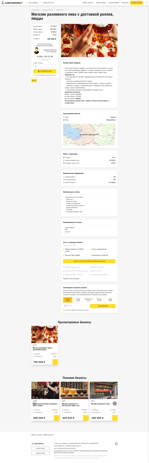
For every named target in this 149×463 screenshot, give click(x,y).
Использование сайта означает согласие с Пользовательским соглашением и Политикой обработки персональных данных (80, 451)
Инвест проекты (88, 2)
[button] (115, 41)
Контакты (125, 2)
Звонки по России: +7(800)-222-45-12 (42, 435)
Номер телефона (38, 63)
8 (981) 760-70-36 (45, 57)
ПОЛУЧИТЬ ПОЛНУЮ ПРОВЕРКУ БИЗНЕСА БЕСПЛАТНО (89, 261)
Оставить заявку (136, 2)
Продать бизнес (114, 2)
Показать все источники (71, 278)
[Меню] (146, 3)
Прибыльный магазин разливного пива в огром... (45, 404)
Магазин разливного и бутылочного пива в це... (71, 404)
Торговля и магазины (47, 10)
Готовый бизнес (35, 10)
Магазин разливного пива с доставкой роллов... (43, 349)
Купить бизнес (101, 2)
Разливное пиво (60, 10)
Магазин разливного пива (100, 404)
